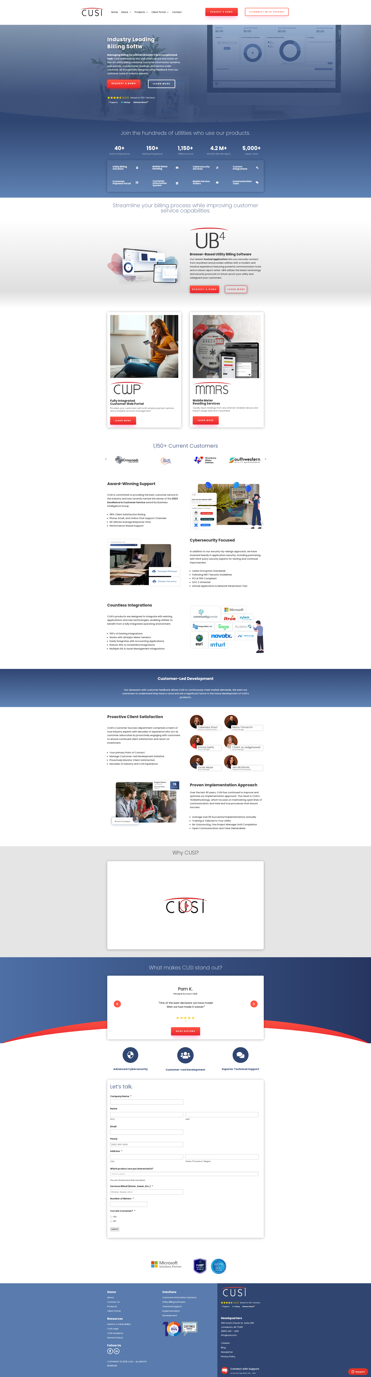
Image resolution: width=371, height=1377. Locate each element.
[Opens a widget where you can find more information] (358, 1372)
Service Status (115, 1337)
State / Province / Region (198, 1161)
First (112, 1119)
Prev (106, 459)
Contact (177, 12)
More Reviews (185, 1031)
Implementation (171, 1310)
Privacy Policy (228, 1356)
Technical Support (172, 1306)
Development (169, 1315)
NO (114, 1221)
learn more (161, 83)
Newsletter (227, 1351)
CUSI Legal (112, 1328)
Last (188, 1119)
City (112, 1161)
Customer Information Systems (179, 1297)
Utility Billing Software (173, 1301)
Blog (223, 1347)
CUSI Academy (115, 1333)
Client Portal (158, 12)
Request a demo (221, 12)
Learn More (236, 289)
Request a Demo (204, 289)
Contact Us (113, 1301)
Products (112, 1306)
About (124, 12)
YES (115, 1216)
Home (114, 12)
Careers (225, 1342)
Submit (114, 1229)
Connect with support (268, 12)
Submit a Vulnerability (119, 1324)
